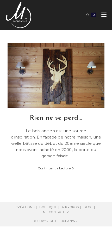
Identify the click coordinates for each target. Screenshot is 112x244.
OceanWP (69, 221)
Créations (25, 207)
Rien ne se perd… (56, 118)
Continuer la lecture (56, 169)
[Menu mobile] (102, 15)
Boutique (48, 207)
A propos (70, 207)
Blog (88, 207)
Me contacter (56, 212)
